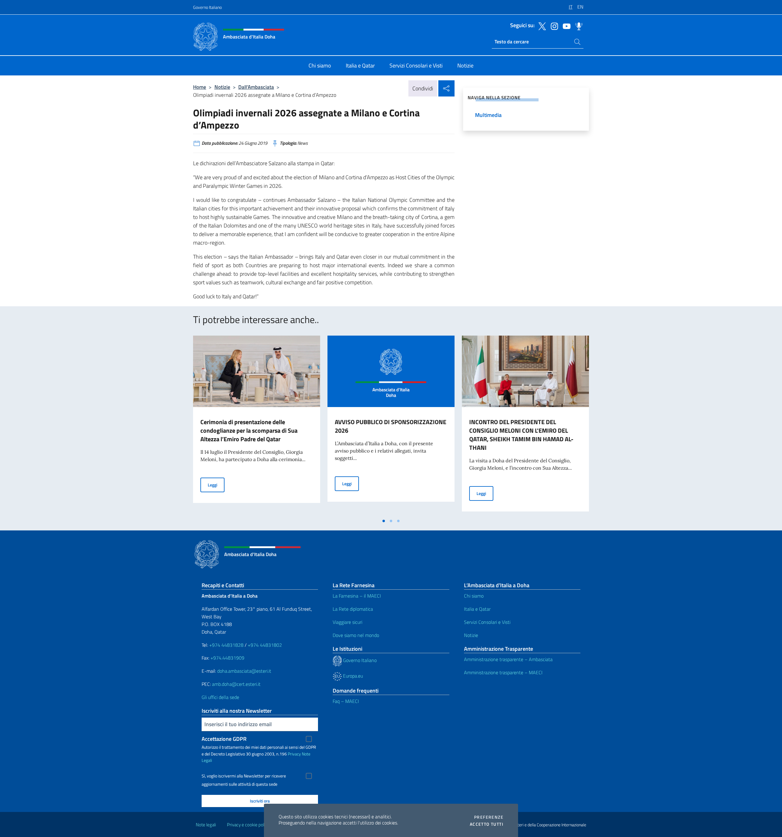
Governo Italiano (207, 7)
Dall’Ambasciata (256, 87)
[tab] (383, 521)
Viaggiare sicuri (347, 622)
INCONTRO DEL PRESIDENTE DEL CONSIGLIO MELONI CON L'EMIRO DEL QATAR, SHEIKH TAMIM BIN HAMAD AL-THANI (521, 434)
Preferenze (488, 817)
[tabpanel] (256, 425)
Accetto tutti (486, 824)
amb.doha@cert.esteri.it (236, 684)
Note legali (206, 824)
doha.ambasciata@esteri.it (244, 671)
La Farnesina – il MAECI (357, 595)
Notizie (222, 87)
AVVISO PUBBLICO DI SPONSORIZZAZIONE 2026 (390, 426)
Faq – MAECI (346, 701)
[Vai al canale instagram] (553, 25)
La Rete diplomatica (353, 609)
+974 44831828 (226, 645)
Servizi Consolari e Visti (487, 622)
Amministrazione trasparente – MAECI (503, 672)
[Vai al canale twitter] (541, 25)
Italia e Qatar (477, 609)
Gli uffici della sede (220, 697)
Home (199, 87)
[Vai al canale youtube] (565, 25)
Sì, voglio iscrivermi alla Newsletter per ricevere (244, 776)
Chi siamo (474, 595)
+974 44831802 (265, 645)
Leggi (216, 484)
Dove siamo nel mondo (356, 635)
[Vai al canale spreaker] (577, 25)
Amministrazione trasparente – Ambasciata (508, 659)
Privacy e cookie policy (248, 824)
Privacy (294, 754)
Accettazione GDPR (224, 739)
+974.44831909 (227, 657)
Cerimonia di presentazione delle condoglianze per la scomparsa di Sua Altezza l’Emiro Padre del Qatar (249, 430)
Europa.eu (352, 675)
